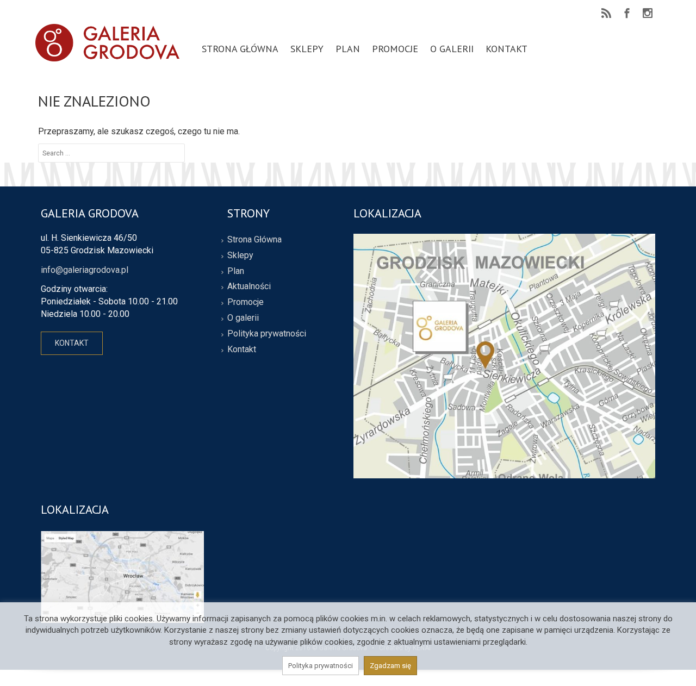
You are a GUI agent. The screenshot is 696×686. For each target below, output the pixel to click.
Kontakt (241, 349)
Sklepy (240, 255)
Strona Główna (254, 239)
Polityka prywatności (266, 333)
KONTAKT (72, 343)
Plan (235, 271)
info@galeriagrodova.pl (84, 270)
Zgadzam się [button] (390, 666)
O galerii (243, 318)
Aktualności (249, 286)
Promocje (245, 302)
